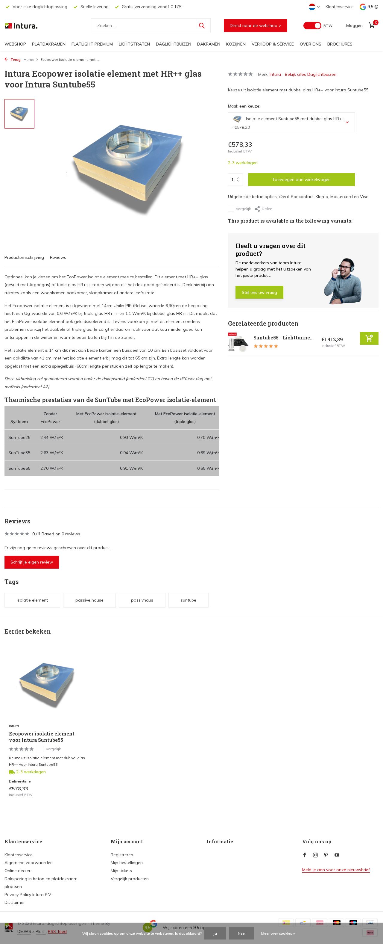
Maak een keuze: (244, 106)
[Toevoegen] (369, 338)
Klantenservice (340, 6)
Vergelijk (243, 208)
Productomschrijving (24, 257)
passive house (89, 600)
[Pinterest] (326, 855)
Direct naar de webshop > (255, 25)
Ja (215, 933)
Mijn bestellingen (127, 862)
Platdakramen (49, 44)
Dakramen (208, 44)
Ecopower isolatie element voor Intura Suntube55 (42, 737)
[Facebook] (304, 855)
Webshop (15, 44)
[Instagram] (315, 855)
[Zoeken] (201, 25)
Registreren (122, 854)
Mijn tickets (121, 870)
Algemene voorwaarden (28, 862)
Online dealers (18, 870)
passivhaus (142, 600)
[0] (370, 25)
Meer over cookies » (278, 933)
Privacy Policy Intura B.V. (28, 894)
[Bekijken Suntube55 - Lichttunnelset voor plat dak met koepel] (238, 342)
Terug (15, 59)
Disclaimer (14, 902)
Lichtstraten (134, 44)
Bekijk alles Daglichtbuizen (310, 74)
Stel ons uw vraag (259, 292)
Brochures (339, 44)
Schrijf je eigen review (31, 562)
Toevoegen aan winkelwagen (301, 179)
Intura (275, 74)
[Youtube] (337, 855)
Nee (241, 933)
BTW (327, 25)
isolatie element (32, 600)
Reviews (58, 257)
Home (29, 59)
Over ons (310, 44)
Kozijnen (236, 44)
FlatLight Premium (92, 44)
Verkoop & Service (273, 44)
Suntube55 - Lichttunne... (283, 337)
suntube (188, 600)
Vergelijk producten (130, 878)
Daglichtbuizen (173, 44)
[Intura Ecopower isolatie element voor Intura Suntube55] (48, 685)
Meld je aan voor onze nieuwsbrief (336, 869)
